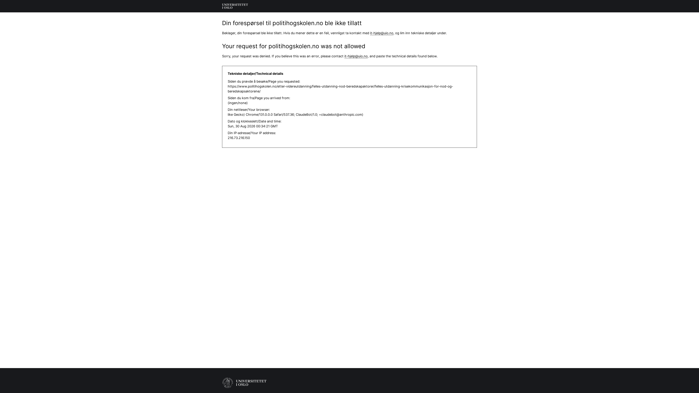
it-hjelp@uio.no (381, 33)
